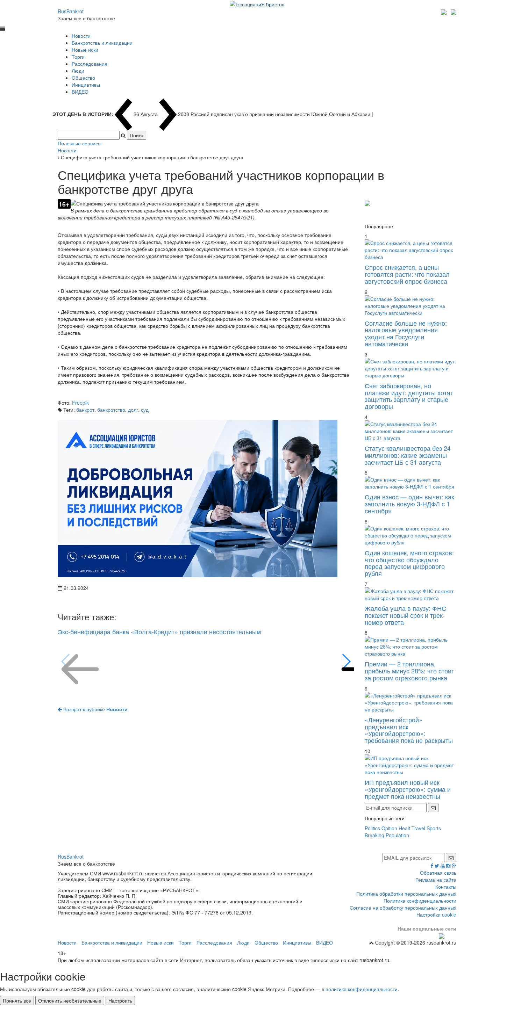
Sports (434, 828)
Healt (404, 828)
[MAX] (444, 11)
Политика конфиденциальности (420, 900)
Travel (418, 828)
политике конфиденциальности (362, 988)
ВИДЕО (80, 91)
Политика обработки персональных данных (406, 893)
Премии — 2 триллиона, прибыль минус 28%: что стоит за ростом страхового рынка (409, 670)
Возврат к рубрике (95, 709)
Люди (78, 70)
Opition (389, 828)
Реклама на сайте (435, 879)
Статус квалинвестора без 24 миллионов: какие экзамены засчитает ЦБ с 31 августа (408, 455)
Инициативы (86, 84)
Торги (78, 56)
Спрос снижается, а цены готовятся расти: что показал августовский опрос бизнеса (407, 273)
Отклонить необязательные (69, 1000)
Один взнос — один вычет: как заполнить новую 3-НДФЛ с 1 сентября (409, 503)
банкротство (111, 409)
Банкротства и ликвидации (102, 42)
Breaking (374, 835)
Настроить (120, 1000)
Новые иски (85, 49)
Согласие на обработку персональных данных (403, 907)
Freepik (80, 402)
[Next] (346, 661)
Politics (372, 828)
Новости (81, 35)
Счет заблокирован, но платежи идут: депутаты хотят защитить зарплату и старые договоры (409, 396)
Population (397, 835)
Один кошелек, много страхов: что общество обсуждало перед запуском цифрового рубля (409, 563)
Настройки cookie (436, 914)
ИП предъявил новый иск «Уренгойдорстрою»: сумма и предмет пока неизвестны (408, 789)
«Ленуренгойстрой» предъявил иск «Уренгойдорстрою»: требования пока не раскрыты (409, 730)
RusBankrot (71, 11)
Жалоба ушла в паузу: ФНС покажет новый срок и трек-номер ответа (405, 615)
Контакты (445, 886)
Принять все (17, 1000)
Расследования (89, 63)
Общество (83, 77)
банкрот (85, 409)
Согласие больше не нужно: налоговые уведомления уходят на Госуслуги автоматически (406, 333)
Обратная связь (438, 872)
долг (133, 409)
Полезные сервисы (79, 143)
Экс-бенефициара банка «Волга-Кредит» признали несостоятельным (159, 631)
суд (145, 409)
